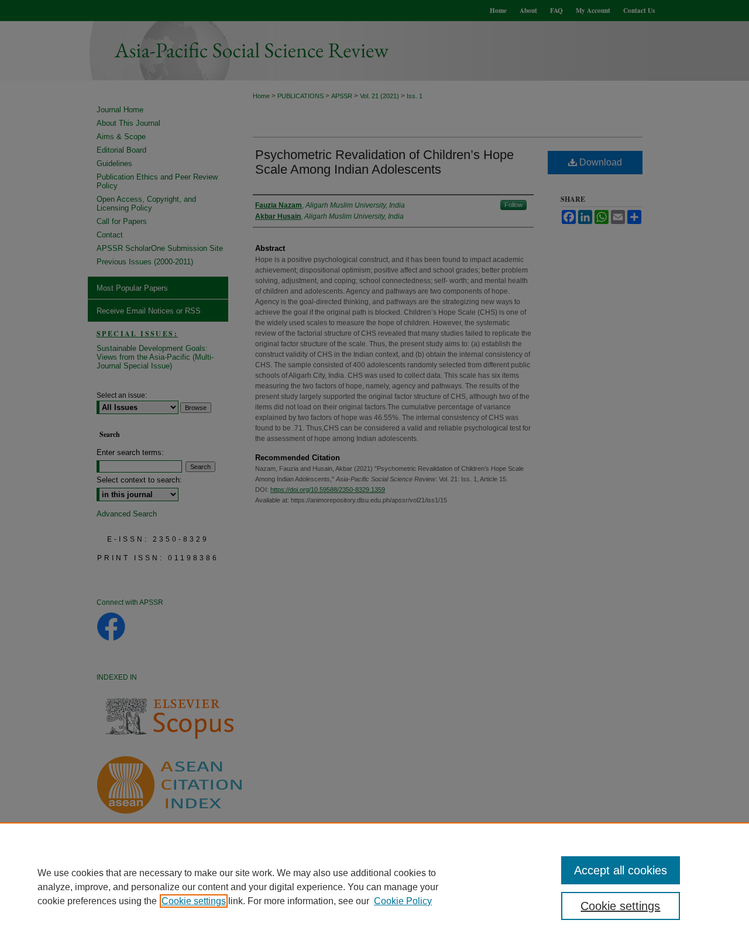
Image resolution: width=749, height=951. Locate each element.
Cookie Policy (403, 901)
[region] (374, 886)
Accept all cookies (620, 870)
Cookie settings (194, 901)
